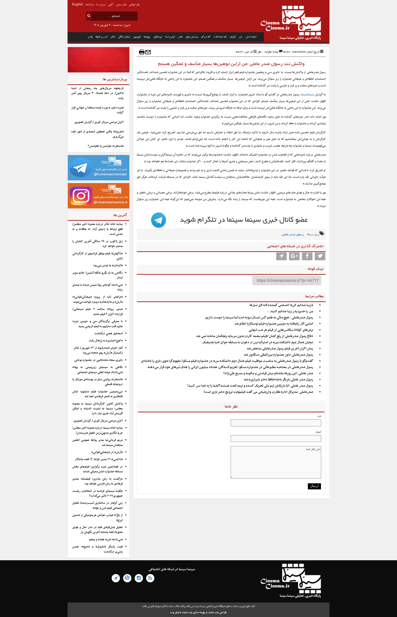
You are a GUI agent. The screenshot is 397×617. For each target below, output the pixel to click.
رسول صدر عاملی (293, 234)
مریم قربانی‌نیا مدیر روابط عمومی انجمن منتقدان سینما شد (97, 442)
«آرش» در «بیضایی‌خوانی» (107, 452)
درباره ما (100, 4)
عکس (180, 37)
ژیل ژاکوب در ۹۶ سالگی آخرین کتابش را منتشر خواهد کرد (97, 244)
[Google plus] (294, 256)
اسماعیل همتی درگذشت (108, 333)
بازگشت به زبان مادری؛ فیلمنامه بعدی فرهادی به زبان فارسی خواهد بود (97, 481)
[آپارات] (127, 578)
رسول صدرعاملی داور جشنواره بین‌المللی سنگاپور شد (278, 355)
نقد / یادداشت (220, 37)
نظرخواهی (134, 4)
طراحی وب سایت (217, 612)
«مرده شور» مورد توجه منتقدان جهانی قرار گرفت (97, 110)
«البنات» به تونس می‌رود (108, 265)
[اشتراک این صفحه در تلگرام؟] (281, 256)
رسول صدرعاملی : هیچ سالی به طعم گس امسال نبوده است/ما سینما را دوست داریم (259, 317)
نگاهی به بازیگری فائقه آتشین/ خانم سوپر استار (97, 275)
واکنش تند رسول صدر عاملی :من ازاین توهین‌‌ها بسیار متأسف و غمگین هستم (231, 64)
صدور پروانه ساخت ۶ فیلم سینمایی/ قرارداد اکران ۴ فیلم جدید (97, 312)
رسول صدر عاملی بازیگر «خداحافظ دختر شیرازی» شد (278, 379)
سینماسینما (307, 94)
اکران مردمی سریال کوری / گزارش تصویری (99, 122)
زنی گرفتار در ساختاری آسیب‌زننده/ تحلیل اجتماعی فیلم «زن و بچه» (97, 505)
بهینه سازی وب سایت (193, 612)
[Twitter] (320, 256)
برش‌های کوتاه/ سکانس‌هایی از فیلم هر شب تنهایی (281, 330)
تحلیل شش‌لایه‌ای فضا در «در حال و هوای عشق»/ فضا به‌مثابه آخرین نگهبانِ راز (97, 530)
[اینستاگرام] (139, 578)
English (77, 4)
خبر (241, 37)
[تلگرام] (116, 578)
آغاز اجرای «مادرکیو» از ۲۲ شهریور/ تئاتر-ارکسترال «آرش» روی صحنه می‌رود (97, 350)
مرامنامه (89, 4)
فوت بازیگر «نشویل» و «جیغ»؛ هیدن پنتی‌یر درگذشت (97, 549)
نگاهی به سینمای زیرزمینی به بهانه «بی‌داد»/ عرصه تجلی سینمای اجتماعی (97, 370)
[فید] (150, 578)
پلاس (90, 37)
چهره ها (147, 37)
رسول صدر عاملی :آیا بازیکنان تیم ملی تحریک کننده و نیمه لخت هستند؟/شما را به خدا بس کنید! (250, 386)
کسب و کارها (102, 37)
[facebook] (307, 256)
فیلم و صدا (170, 37)
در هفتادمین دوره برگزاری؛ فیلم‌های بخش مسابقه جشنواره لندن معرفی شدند (97, 469)
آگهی (110, 4)
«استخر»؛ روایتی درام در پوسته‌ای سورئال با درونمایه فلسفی (97, 382)
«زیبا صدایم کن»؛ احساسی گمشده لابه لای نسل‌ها (281, 305)
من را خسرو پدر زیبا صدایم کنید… (290, 311)
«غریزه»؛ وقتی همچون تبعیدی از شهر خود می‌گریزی (97, 134)
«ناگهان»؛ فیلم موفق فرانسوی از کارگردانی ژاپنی (97, 256)
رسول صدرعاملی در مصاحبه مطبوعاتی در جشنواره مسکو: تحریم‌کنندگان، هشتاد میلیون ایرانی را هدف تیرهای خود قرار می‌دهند (230, 367)
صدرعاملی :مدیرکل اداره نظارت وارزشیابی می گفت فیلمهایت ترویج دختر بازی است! (258, 392)
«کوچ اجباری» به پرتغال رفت (106, 340)
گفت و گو (205, 37)
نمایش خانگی (124, 37)
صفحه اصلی (251, 37)
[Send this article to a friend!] (148, 52)
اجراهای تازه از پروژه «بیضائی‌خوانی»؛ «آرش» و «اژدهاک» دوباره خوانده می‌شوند (97, 299)
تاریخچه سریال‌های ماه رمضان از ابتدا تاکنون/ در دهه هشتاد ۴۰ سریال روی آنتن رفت (97, 93)
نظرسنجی (121, 4)
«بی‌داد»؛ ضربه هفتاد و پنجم (106, 539)
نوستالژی (157, 37)
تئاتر (113, 37)
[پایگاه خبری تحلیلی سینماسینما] (296, 23)
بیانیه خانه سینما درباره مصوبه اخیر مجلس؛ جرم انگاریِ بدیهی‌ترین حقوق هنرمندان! (97, 430)
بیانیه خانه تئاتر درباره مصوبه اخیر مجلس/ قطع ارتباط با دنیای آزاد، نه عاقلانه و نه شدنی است (97, 229)
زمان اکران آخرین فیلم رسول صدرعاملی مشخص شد (280, 348)
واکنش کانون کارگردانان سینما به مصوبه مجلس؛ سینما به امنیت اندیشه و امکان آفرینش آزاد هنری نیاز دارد (97, 408)
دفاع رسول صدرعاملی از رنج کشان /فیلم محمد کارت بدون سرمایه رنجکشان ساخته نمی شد (254, 336)
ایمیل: (318, 431)
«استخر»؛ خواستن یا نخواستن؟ (106, 146)
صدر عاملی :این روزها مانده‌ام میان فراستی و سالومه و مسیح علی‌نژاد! (268, 373)
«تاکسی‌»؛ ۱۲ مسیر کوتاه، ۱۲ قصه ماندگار (99, 459)
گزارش (233, 37)
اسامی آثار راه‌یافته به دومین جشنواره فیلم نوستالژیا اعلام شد (274, 324)
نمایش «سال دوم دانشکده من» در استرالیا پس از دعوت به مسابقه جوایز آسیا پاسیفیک (257, 342)
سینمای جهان (192, 37)
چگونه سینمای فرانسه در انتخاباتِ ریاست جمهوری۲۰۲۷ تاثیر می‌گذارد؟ (97, 493)
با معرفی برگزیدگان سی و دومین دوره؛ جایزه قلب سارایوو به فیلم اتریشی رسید (97, 324)
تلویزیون (137, 37)
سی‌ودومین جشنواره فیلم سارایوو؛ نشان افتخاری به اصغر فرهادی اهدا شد (97, 394)
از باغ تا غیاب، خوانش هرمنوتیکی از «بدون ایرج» (97, 518)
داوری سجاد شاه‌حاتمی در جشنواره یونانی (98, 360)
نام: (319, 416)
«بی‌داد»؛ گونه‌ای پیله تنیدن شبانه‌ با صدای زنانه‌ (97, 287)
